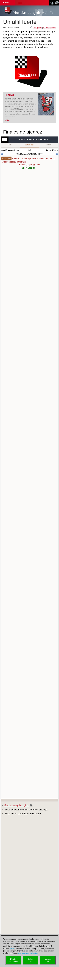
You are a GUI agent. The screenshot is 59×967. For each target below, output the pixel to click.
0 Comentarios (49, 28)
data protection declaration (28, 953)
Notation (29, 145)
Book (10, 145)
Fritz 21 (9, 94)
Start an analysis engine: (16, 805)
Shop (6, 3)
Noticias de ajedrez (28, 13)
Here (12, 948)
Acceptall (48, 960)
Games (48, 145)
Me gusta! (38, 28)
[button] (20, 2)
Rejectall (30, 960)
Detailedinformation (13, 960)
